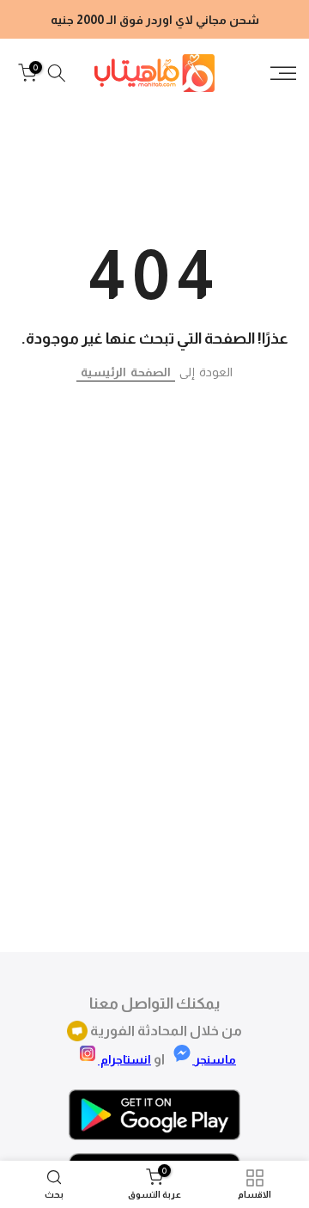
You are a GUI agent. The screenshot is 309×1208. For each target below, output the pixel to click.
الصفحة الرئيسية (126, 372)
